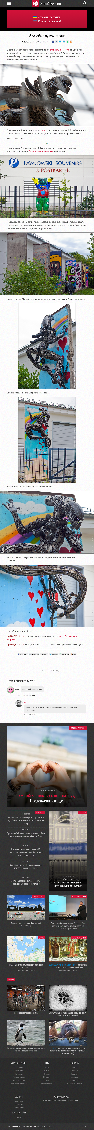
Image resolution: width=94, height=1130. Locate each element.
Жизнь (46, 1071)
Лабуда (11, 979)
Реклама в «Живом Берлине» (38, 671)
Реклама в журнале (18, 1083)
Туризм (47, 1074)
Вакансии (19, 1071)
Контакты (19, 1074)
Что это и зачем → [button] (45, 1126)
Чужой (42, 130)
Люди (46, 1068)
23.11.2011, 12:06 (21, 695)
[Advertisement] (47, 664)
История (82, 812)
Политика (46, 1080)
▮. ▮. (29, 926)
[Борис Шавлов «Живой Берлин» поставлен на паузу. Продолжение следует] (47, 806)
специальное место (59, 49)
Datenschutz (19, 1108)
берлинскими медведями (41, 151)
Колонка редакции (78, 728)
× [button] (85, 1126)
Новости (40, 812)
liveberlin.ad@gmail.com (57, 671)
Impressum (19, 1104)
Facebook (74, 1071)
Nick (26, 702)
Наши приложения (74, 1083)
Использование (19, 1077)
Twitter (74, 1068)
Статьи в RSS (74, 1080)
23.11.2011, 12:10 (29, 715)
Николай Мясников (30, 41)
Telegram (74, 1074)
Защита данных (19, 1080)
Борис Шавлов (72, 929)
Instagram (74, 1077)
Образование (46, 1083)
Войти (19, 1117)
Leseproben (18, 1101)
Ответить (31, 695)
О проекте (19, 1068)
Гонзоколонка (38, 896)
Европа (41, 938)
